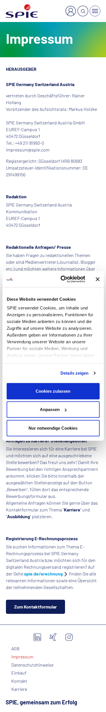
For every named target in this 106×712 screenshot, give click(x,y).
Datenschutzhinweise (32, 665)
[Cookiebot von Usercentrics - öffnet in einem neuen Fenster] (63, 279)
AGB (15, 648)
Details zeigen (74, 373)
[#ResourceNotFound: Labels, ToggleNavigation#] (95, 11)
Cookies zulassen (53, 390)
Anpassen (50, 409)
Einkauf (19, 673)
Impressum (22, 656)
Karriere (19, 689)
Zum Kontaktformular (35, 606)
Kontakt (19, 681)
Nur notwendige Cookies (53, 427)
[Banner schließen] (97, 279)
